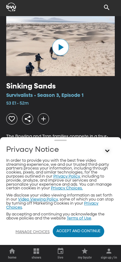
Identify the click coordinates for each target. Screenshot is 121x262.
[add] (43, 118)
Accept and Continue (78, 231)
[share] (27, 118)
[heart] (11, 118)
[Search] (106, 7)
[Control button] (107, 151)
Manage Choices (33, 232)
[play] (60, 47)
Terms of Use (79, 218)
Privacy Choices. (67, 188)
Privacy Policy (66, 176)
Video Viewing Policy (38, 199)
